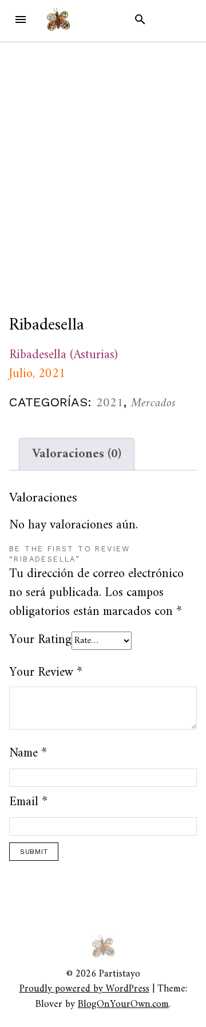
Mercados (153, 403)
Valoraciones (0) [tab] (76, 454)
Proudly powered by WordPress (84, 989)
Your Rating (40, 639)
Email (28, 802)
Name (28, 753)
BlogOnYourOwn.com (123, 1004)
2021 (110, 403)
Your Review (45, 672)
